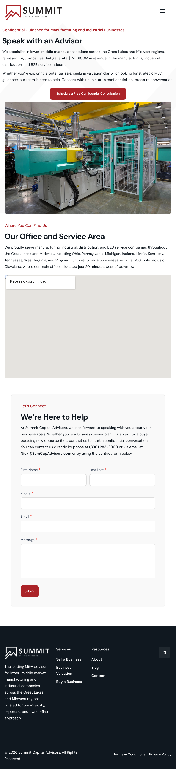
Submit (30, 591)
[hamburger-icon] (162, 11)
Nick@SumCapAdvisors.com (46, 453)
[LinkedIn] (164, 652)
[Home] (33, 12)
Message (29, 540)
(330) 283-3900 (103, 447)
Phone (27, 493)
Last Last (97, 470)
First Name (30, 470)
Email (26, 516)
